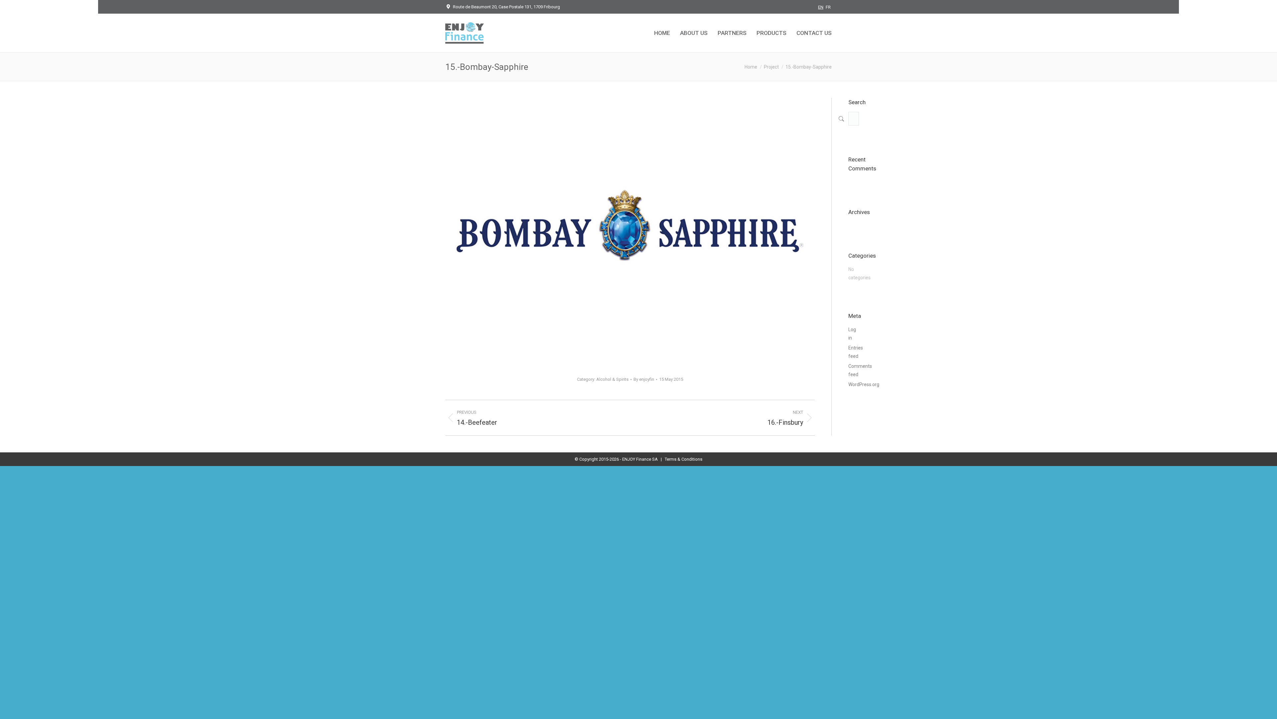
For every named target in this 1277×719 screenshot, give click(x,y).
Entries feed (855, 352)
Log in (852, 334)
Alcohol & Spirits (612, 379)
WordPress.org (863, 384)
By (644, 379)
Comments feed (860, 370)
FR (828, 7)
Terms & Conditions (683, 459)
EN (820, 7)
